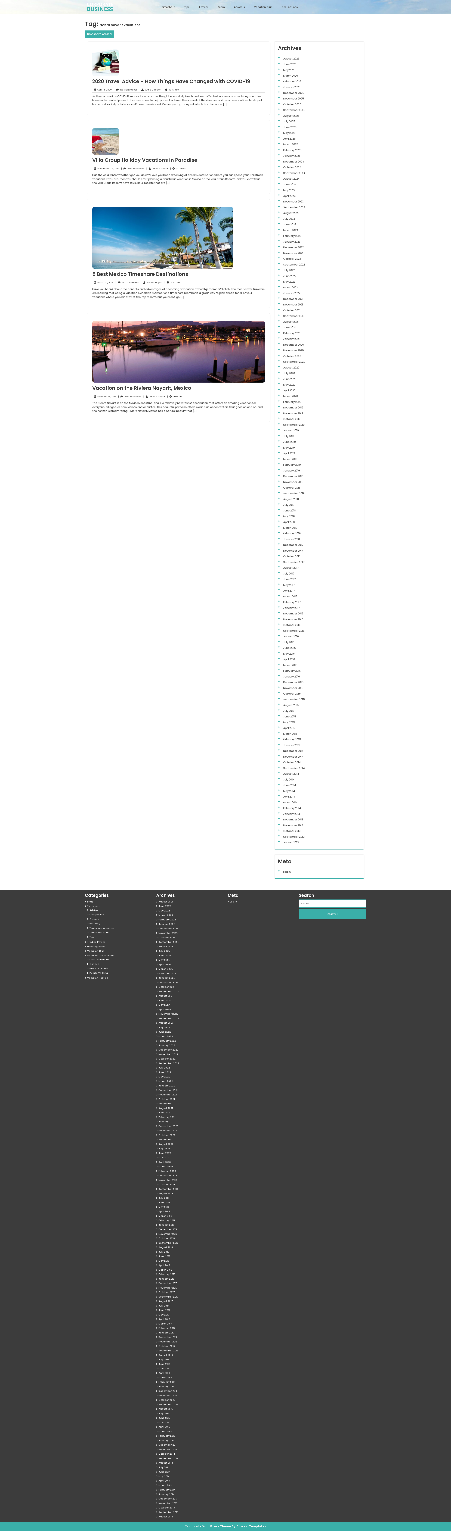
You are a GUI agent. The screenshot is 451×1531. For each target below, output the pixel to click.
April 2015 (289, 728)
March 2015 (290, 734)
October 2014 (292, 762)
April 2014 (289, 796)
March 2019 (290, 459)
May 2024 (289, 190)
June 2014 (289, 785)
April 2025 (289, 138)
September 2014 (294, 768)
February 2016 (292, 671)
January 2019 (291, 470)
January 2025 (292, 156)
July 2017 (288, 573)
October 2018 (292, 487)
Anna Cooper (150, 90)
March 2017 (290, 596)
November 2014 (293, 756)
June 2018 (289, 510)
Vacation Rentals (97, 978)
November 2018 (293, 482)
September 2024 (294, 173)
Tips (187, 7)
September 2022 (294, 264)
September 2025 (294, 110)
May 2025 (289, 133)
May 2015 (289, 722)
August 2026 (291, 58)
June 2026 (289, 64)
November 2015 (293, 688)
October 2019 (292, 419)
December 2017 (293, 545)
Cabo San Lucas (99, 959)
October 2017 (292, 556)
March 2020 (290, 396)
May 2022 (289, 281)
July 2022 (289, 270)
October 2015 (292, 693)
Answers (239, 7)
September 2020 (294, 362)
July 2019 (288, 436)
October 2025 (292, 104)
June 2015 (289, 716)
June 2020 (289, 379)
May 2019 (289, 447)
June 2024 (289, 184)
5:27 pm (172, 282)
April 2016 (289, 659)
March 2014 (290, 802)
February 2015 (292, 739)
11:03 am (175, 396)
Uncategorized (96, 946)
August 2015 (291, 705)
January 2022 (291, 293)
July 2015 (289, 711)
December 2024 (293, 161)
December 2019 (293, 407)
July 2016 (288, 642)
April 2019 (289, 453)
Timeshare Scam (99, 932)
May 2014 (289, 791)
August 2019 (291, 430)
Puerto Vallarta (98, 973)
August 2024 (291, 178)
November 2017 (293, 550)
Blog (90, 901)
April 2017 (289, 590)
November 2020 (293, 350)
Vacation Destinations (100, 955)
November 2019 (293, 413)
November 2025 (293, 98)
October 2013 (292, 831)
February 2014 (292, 808)
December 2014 (293, 751)
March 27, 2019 (104, 282)
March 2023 (290, 230)
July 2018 (288, 505)
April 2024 (289, 196)
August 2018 (291, 499)
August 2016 (291, 636)
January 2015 (291, 745)
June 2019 (289, 442)
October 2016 (292, 625)
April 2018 (289, 522)
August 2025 (291, 116)
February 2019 (292, 465)
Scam (221, 7)
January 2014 (291, 814)
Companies (96, 914)
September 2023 (294, 207)
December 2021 (293, 299)
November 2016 (293, 619)
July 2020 (289, 373)
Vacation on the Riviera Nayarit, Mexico (141, 388)
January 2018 (291, 539)
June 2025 (289, 127)
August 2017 (291, 568)
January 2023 (291, 241)
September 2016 (294, 631)
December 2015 (293, 682)
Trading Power (96, 942)
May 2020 (289, 384)
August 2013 (291, 842)
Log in (287, 872)
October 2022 (292, 259)
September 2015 (294, 699)
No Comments (125, 90)
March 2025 (290, 144)
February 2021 (292, 333)
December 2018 (293, 476)
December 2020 (293, 344)
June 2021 (289, 327)
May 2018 (289, 516)
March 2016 (290, 665)
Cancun (94, 964)
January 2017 (291, 608)
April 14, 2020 (104, 90)
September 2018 (294, 493)
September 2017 (294, 562)
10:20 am (178, 168)
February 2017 (292, 602)
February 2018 (292, 533)
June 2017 (289, 579)
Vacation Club (263, 7)
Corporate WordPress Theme (208, 1526)
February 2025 (292, 150)
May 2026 (289, 70)
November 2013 (293, 825)
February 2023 (292, 236)
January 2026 (291, 87)
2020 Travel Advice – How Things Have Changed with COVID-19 (171, 81)
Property (94, 923)
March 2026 (290, 75)
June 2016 (289, 648)
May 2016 (289, 653)
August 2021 (291, 322)
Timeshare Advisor (99, 34)
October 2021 (291, 310)
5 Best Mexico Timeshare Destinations (140, 274)
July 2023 (289, 219)
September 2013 (294, 837)
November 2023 (293, 201)
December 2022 (293, 247)
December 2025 (293, 93)
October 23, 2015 (106, 396)
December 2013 (293, 819)
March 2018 (290, 528)
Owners (94, 919)
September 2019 (294, 425)
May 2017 (289, 585)
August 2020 (291, 367)
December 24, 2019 (107, 168)
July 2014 (289, 779)
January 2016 (291, 676)
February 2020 (292, 402)
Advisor (203, 7)
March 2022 (290, 287)
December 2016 (293, 613)
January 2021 (291, 339)
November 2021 (293, 304)
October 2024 (292, 167)
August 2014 (291, 774)
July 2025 (289, 121)
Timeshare (168, 7)
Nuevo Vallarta (98, 968)
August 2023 (291, 213)
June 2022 (289, 276)
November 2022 (293, 253)
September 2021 (293, 316)
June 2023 (289, 224)
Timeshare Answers (101, 928)
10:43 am (171, 90)
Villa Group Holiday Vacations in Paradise (144, 160)
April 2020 (289, 390)
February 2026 (292, 81)
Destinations (290, 7)
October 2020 (292, 356)
